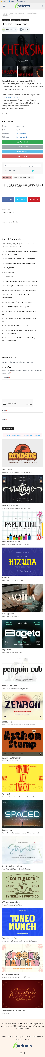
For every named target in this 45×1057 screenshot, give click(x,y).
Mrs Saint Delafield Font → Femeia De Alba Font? (22, 281)
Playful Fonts (27, 472)
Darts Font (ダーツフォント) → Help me (20, 302)
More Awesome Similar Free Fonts (23, 435)
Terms (4, 1037)
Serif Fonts (26, 544)
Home (5, 13)
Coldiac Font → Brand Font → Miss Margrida (21, 259)
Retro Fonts (27, 508)
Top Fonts (27, 1039)
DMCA (17, 1037)
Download (24, 142)
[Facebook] (24, 1053)
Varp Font (6, 794)
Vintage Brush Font (10, 505)
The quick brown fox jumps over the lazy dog (23, 185)
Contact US (18, 1039)
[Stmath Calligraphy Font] (22, 850)
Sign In (4, 1)
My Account (22, 1)
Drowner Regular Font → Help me (18, 307)
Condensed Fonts (7, 797)
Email (4, 419)
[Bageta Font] (22, 634)
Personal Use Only (22, 137)
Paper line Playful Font (11, 541)
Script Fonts (27, 869)
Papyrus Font (11, 268)
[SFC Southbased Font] (22, 886)
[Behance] (21, 1053)
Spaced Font (7, 830)
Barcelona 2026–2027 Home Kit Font (25, 290)
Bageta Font (7, 650)
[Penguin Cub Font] (22, 670)
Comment (6, 378)
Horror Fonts (25, 20)
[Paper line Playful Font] (22, 525)
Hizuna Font (7, 577)
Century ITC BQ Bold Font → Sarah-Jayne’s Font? (22, 286)
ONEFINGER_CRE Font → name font (19, 326)
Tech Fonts (35, 833)
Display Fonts (15, 20)
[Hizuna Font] (22, 562)
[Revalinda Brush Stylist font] (22, 994)
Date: (5, 126)
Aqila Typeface (8, 613)
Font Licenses (26, 1037)
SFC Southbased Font (11, 902)
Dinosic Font (7, 469)
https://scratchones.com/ (11, 97)
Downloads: (8, 130)
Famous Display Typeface (10, 222)
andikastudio (21, 133)
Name (4, 411)
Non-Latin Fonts (17, 580)
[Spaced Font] (22, 814)
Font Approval (38, 1037)
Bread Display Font (8, 212)
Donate (23, 156)
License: (6, 137)
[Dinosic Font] (22, 453)
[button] (42, 7)
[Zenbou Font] (22, 706)
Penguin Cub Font (9, 686)
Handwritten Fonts (16, 508)
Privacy (10, 1037)
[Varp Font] (22, 778)
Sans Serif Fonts (17, 544)
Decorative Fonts (7, 472)
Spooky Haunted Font (11, 974)
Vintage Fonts (16, 761)
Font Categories (14, 13)
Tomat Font (9, 277)
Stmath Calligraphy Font (12, 866)
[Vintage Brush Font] (22, 489)
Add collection (23, 151)
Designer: (6, 133)
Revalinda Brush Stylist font (13, 1010)
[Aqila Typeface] (22, 598)
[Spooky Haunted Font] (22, 958)
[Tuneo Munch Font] (22, 922)
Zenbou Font (7, 722)
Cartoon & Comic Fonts (9, 941)
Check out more (23, 147)
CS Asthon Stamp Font (11, 758)
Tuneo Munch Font (10, 938)
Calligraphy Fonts (16, 869)
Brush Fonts (25, 13)
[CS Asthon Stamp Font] (22, 742)
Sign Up (11, 1)
